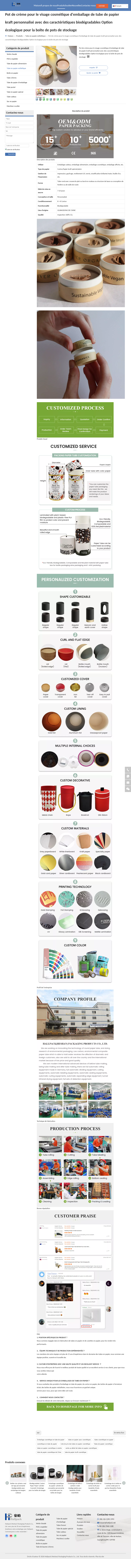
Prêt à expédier (12, 59)
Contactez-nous (83, 1535)
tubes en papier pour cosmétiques (79, 1440)
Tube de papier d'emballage (17, 83)
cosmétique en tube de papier (47, 1444)
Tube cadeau (11, 97)
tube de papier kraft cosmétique (75, 1452)
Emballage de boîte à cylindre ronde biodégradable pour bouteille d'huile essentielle (75, 1488)
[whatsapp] (15, 1536)
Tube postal (11, 87)
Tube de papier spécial (64, 1529)
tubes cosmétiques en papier (103, 1440)
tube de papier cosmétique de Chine (49, 1452)
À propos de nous (83, 1522)
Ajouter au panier (92, 73)
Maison (79, 1519)
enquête (92, 68)
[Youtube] (11, 1536)
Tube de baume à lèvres (45, 1547)
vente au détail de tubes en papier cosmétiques (81, 1448)
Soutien (80, 1529)
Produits (80, 1525)
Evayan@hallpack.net (107, 1523)
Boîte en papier (12, 73)
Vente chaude (12, 54)
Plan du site (99, 1557)
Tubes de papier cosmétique (103, 1444)
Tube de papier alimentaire (17, 64)
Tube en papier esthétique (16, 68)
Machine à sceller (13, 106)
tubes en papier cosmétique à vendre (49, 1448)
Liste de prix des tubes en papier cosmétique (75, 1444)
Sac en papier (12, 102)
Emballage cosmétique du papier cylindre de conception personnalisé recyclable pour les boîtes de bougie (56, 1488)
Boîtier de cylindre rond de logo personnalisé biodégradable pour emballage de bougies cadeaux (18, 1488)
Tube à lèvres (11, 78)
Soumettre (11, 154)
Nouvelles (80, 1532)
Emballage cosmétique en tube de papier (50, 1440)
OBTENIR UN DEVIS (102, 6)
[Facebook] (6, 1536)
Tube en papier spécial (15, 92)
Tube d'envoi (61, 1525)
